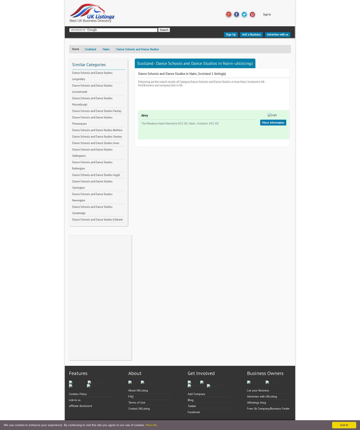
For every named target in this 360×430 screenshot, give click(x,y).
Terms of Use (136, 402)
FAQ (131, 396)
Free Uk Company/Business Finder (268, 408)
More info (151, 425)
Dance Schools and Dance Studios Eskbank (97, 219)
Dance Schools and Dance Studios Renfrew (97, 130)
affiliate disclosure (80, 406)
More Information (273, 122)
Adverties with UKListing (262, 396)
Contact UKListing (139, 408)
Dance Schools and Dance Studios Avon (95, 143)
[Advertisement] (100, 297)
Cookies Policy (78, 394)
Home (75, 49)
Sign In (267, 14)
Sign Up (231, 34)
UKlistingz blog (256, 402)
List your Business (258, 390)
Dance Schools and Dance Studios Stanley (97, 136)
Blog (191, 400)
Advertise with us (277, 34)
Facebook (194, 412)
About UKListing (138, 390)
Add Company (196, 394)
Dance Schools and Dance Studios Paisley (96, 111)
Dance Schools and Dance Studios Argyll (96, 175)
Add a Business (251, 34)
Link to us (75, 400)
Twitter (192, 406)
